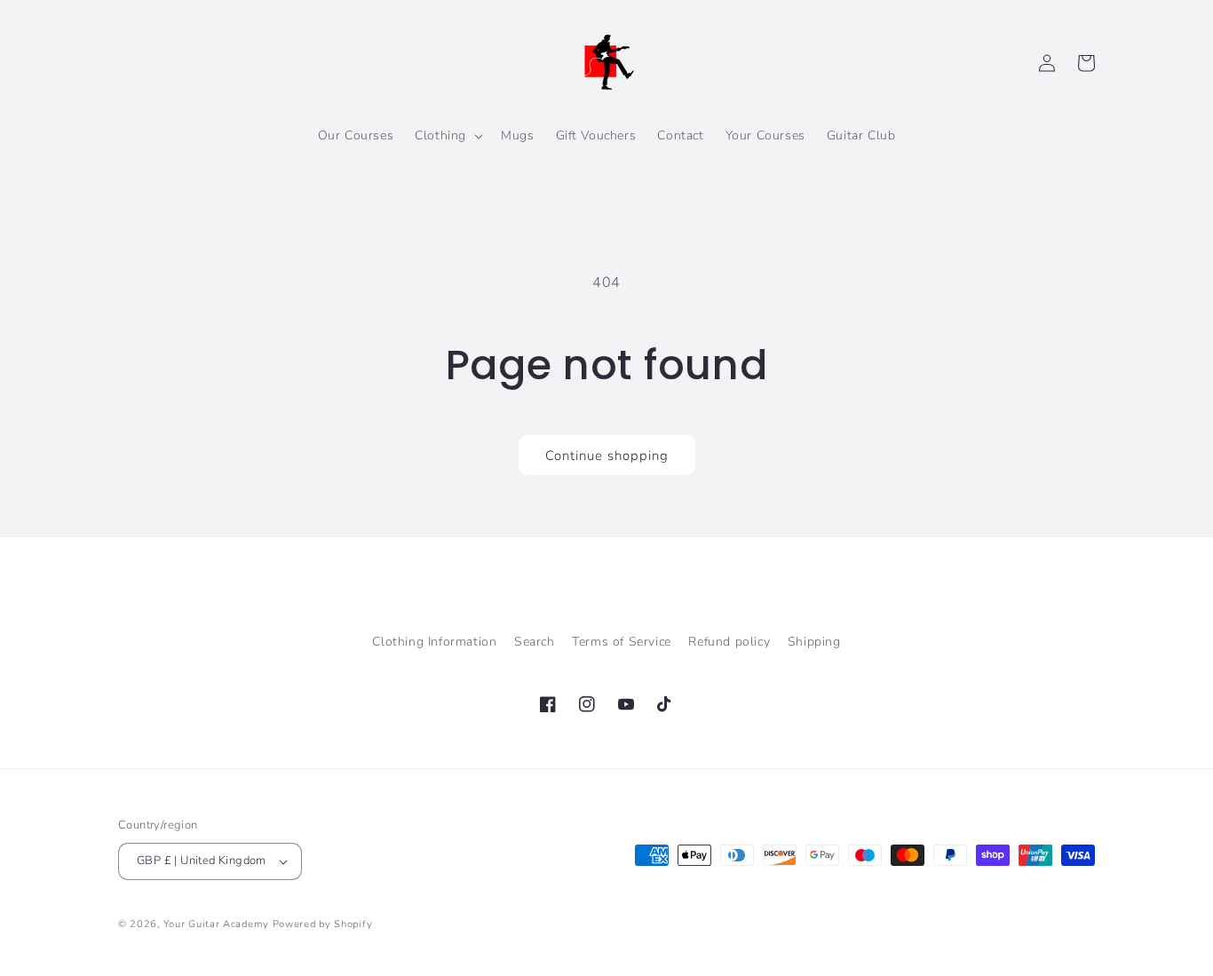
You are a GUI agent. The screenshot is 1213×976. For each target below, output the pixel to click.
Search (534, 641)
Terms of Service (621, 641)
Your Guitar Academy (216, 924)
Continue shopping (607, 455)
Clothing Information (434, 641)
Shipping (814, 641)
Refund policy (729, 641)
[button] (447, 136)
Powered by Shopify (323, 924)
